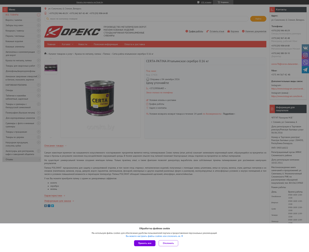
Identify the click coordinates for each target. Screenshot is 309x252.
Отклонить (168, 243)
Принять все (144, 243)
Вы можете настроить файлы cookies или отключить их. (153, 236)
